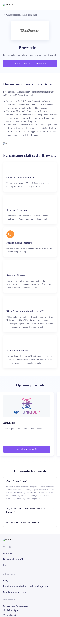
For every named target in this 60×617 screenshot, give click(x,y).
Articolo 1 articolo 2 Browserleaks (30, 63)
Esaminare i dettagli (27, 449)
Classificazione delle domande (21, 14)
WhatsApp (12, 610)
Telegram (11, 614)
